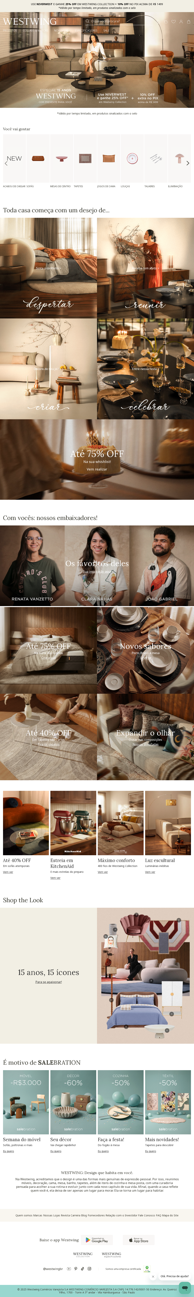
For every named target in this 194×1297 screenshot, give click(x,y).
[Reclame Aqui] (147, 1269)
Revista (65, 1215)
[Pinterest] (76, 1269)
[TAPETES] (85, 158)
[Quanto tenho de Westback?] (166, 22)
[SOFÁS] (38, 158)
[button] (173, 21)
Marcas (37, 1215)
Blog (84, 1215)
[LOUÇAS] (132, 158)
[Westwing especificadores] (111, 1255)
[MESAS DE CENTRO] (61, 158)
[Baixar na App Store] (139, 1240)
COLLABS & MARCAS (35, 30)
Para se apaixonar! (48, 982)
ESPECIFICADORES (86, 30)
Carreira (75, 1215)
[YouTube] (69, 1269)
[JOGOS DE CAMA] (108, 158)
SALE (106, 30)
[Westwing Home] (29, 21)
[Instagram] (89, 1269)
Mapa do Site (170, 1215)
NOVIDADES (61, 30)
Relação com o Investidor (121, 1215)
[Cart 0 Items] (188, 21)
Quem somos (24, 1215)
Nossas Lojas (51, 1215)
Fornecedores (96, 1215)
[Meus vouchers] (158, 22)
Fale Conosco (146, 1215)
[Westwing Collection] (82, 1255)
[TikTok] (82, 1269)
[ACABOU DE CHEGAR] (14, 158)
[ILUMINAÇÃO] (179, 158)
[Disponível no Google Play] (97, 1240)
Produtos (10, 30)
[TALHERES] (155, 158)
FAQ (158, 1215)
